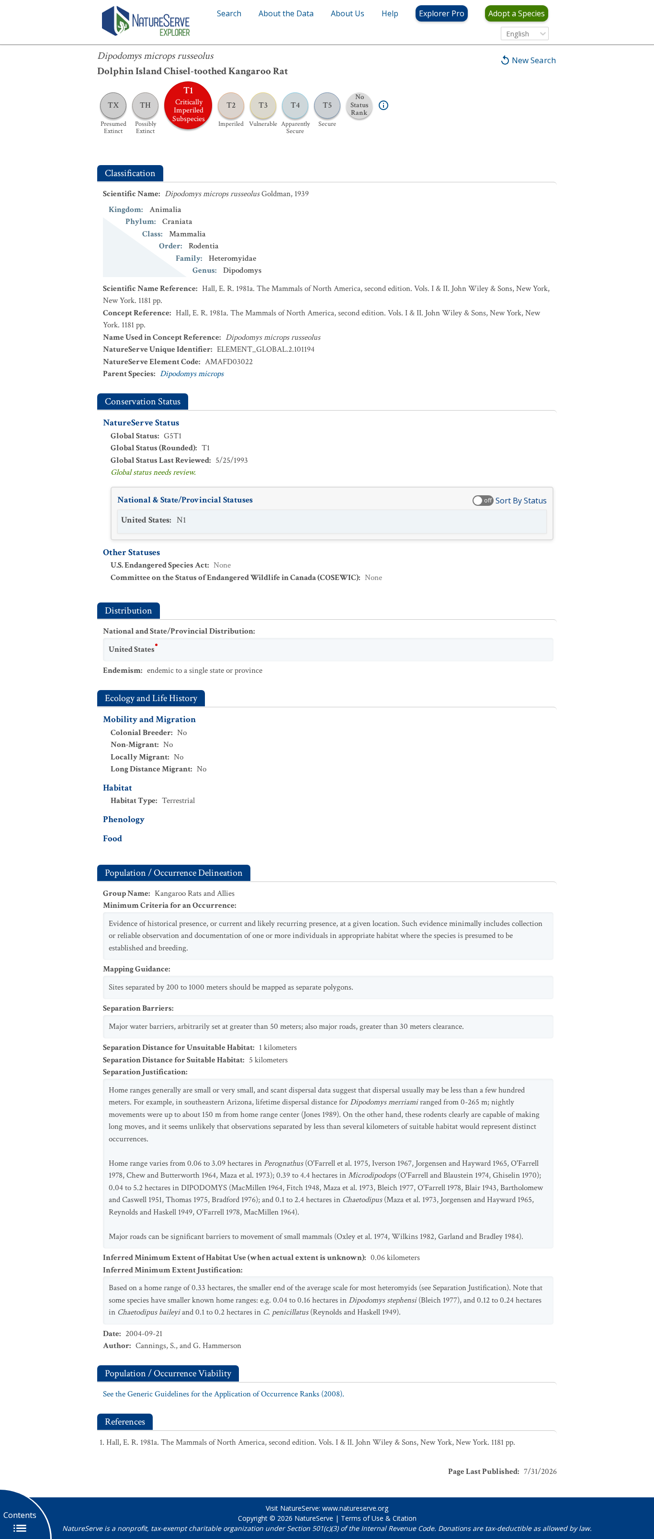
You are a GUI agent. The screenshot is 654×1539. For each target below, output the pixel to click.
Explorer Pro (441, 13)
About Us (347, 13)
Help (390, 13)
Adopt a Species (516, 13)
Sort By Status (521, 500)
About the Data (286, 13)
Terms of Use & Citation (379, 1518)
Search (229, 13)
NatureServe (313, 1518)
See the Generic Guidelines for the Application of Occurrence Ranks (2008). (223, 1394)
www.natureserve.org (355, 1508)
